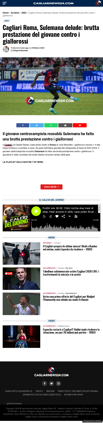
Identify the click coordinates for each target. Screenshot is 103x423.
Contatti (39, 391)
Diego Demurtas (20, 50)
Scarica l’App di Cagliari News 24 (18, 391)
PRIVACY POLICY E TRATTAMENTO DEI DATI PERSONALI (78, 391)
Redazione (50, 391)
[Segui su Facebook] (44, 383)
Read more (50, 187)
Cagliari (8, 145)
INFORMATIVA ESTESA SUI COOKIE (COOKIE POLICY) (42, 394)
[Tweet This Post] (37, 125)
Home (6, 13)
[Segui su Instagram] (58, 383)
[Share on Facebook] (23, 125)
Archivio (15, 13)
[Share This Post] (51, 125)
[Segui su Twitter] (51, 383)
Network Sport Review (73, 394)
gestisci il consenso (14, 403)
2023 (23, 13)
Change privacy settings (92, 421)
